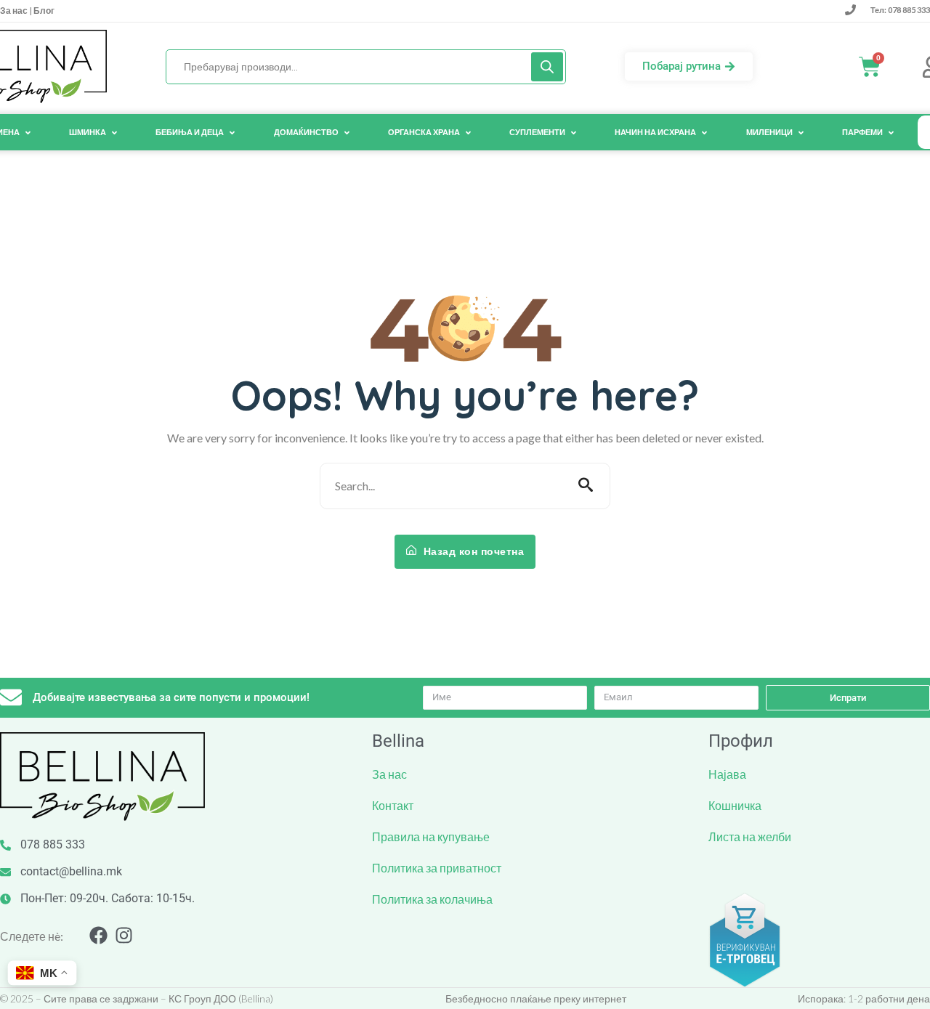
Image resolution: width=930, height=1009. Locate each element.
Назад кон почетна (472, 551)
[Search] (547, 66)
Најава (727, 774)
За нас (14, 10)
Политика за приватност (436, 868)
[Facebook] (98, 935)
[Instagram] (124, 935)
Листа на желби (749, 836)
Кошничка (734, 805)
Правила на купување (431, 836)
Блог (43, 10)
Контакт (392, 805)
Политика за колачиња (432, 899)
